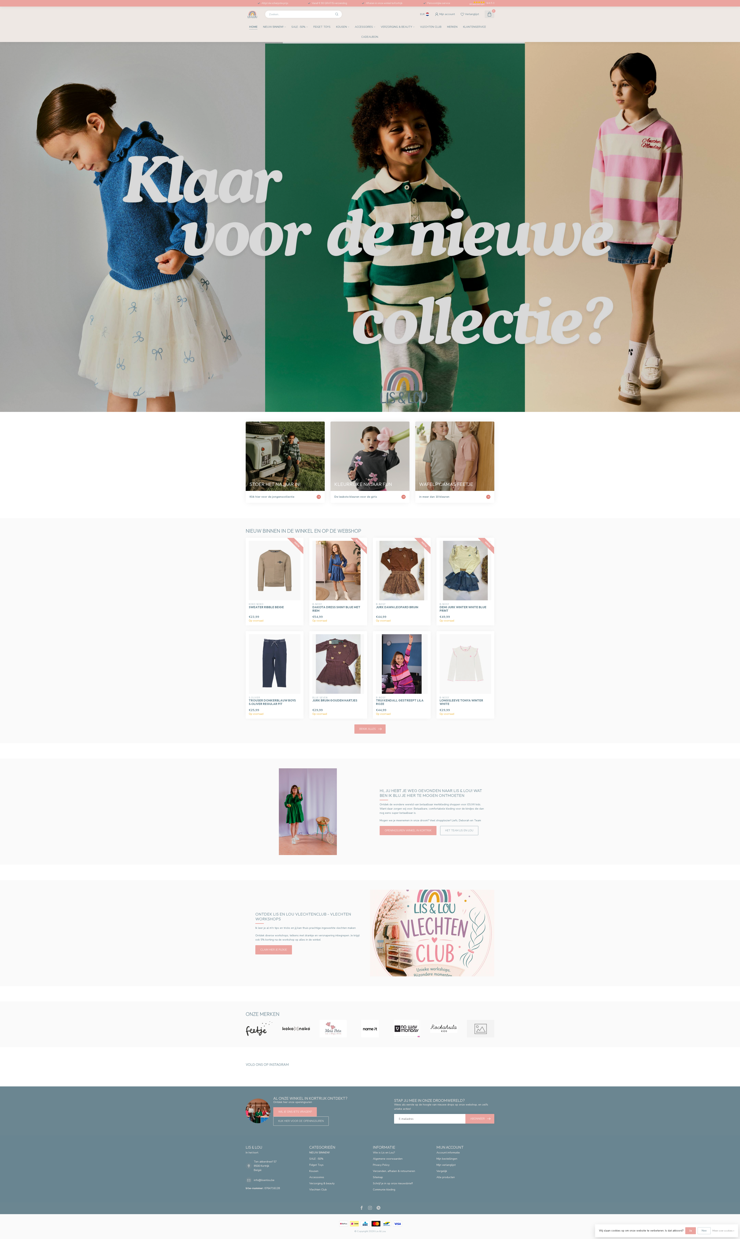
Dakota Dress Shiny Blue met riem (336, 609)
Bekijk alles (367, 729)
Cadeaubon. (370, 37)
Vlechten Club (430, 27)
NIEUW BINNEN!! (273, 27)
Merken (452, 27)
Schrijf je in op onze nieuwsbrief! (393, 1183)
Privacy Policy (381, 1165)
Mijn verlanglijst (446, 1165)
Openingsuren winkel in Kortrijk (408, 830)
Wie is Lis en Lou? (384, 1152)
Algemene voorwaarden (388, 1159)
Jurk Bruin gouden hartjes (334, 700)
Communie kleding (384, 1189)
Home (253, 27)
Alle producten (445, 1177)
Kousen (341, 27)
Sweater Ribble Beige (266, 607)
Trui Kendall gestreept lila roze (400, 702)
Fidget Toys (321, 27)
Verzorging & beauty (396, 27)
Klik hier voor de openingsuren (301, 1121)
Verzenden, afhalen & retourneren (394, 1171)
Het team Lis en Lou (459, 830)
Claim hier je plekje (273, 950)
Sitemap (378, 1177)
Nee (704, 1230)
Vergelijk (441, 1171)
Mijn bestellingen (446, 1159)
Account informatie (448, 1152)
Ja (690, 1230)
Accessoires (364, 27)
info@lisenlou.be (264, 1180)
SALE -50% (298, 27)
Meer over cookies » (723, 1230)
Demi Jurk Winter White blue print (463, 609)
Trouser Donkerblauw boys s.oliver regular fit (272, 702)
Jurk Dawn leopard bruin (397, 607)
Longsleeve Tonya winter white (461, 702)
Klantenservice (474, 27)
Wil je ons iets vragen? (295, 1112)
